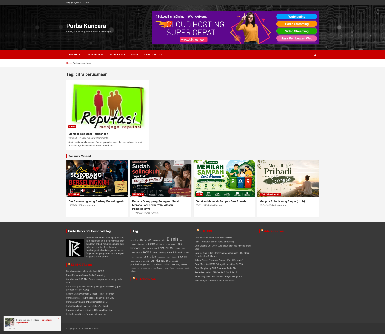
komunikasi (165, 248)
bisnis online (142, 244)
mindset (186, 253)
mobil (132, 257)
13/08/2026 (74, 205)
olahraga (139, 257)
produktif (157, 264)
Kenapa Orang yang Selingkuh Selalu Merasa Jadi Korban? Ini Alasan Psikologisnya (156, 205)
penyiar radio (159, 260)
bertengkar (156, 240)
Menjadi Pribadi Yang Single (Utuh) (282, 201)
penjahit (146, 261)
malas (147, 252)
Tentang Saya (94, 54)
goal (180, 243)
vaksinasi (179, 268)
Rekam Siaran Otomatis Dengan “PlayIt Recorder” (90, 293)
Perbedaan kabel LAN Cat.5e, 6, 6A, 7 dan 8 (87, 306)
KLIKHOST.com (81, 265)
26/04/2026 (265, 205)
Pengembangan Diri (270, 194)
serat (150, 268)
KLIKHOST (207, 231)
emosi (168, 244)
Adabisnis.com (274, 231)
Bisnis (72, 127)
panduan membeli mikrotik (167, 257)
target (167, 268)
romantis (144, 268)
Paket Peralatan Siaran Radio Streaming (85, 275)
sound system (158, 268)
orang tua (149, 256)
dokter (151, 243)
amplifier (140, 240)
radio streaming (172, 264)
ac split (133, 240)
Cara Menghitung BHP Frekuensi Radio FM (87, 302)
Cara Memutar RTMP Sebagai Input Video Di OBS (90, 298)
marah (154, 253)
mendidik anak (174, 252)
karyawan (135, 248)
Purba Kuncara (86, 26)
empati (173, 244)
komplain (153, 248)
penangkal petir (136, 261)
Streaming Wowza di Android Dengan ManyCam (89, 310)
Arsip (134, 54)
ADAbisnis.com (146, 279)
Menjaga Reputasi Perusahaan (88, 134)
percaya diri (173, 261)
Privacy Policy (153, 54)
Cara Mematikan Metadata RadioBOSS (85, 271)
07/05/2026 (201, 205)
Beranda (74, 54)
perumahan (147, 265)
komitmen (145, 248)
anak (148, 239)
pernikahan (136, 264)
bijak (163, 240)
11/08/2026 (138, 213)
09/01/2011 (74, 138)
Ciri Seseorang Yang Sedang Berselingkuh (96, 201)
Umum (199, 194)
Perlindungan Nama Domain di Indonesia (86, 314)
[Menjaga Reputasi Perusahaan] (107, 105)
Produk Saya (117, 54)
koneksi (177, 248)
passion (182, 256)
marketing (162, 253)
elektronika (160, 244)
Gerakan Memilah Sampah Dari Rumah (221, 201)
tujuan (172, 268)
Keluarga (74, 194)
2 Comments (102, 138)
